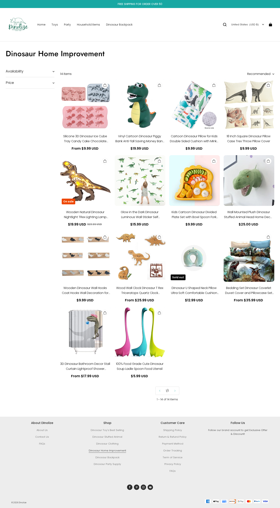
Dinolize (22, 502)
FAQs (42, 443)
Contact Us (42, 437)
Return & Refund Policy (172, 437)
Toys (55, 24)
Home (41, 24)
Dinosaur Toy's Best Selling (107, 430)
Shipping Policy (172, 430)
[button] (225, 24)
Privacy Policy (172, 464)
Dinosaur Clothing (107, 443)
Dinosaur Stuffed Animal (107, 437)
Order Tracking (172, 450)
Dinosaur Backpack (119, 24)
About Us (42, 430)
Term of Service (172, 457)
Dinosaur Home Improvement (107, 450)
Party (67, 24)
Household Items (88, 24)
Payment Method (172, 443)
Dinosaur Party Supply (107, 464)
